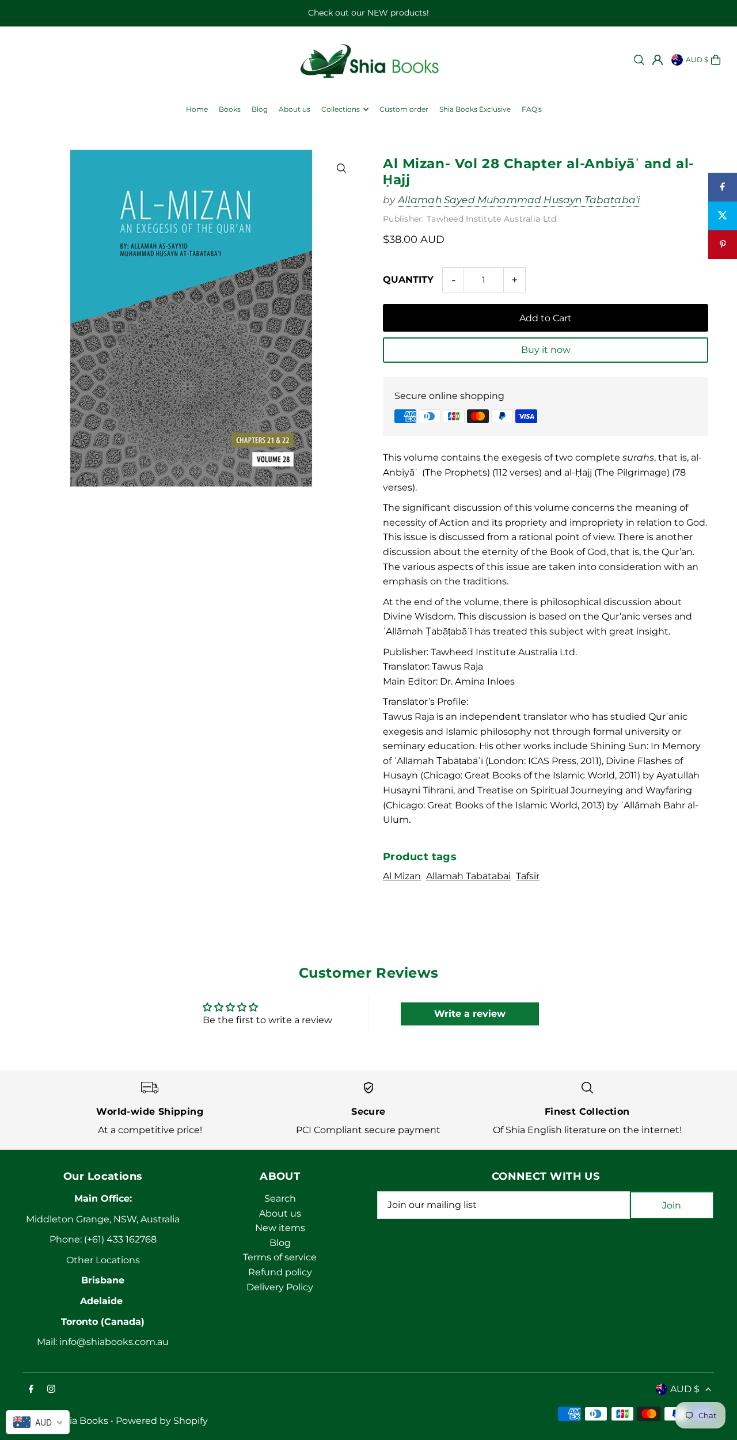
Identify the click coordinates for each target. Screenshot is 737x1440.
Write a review (470, 1013)
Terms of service (280, 1257)
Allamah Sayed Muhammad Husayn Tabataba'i (519, 200)
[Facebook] (31, 1390)
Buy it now (546, 349)
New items (280, 1227)
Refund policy (280, 1272)
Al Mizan (402, 876)
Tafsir (528, 876)
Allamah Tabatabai (468, 876)
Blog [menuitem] (260, 109)
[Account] (657, 60)
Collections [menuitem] (340, 109)
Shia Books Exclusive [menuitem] (475, 109)
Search (280, 1198)
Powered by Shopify (162, 1420)
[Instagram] (51, 1390)
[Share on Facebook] (722, 187)
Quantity (408, 279)
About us (280, 1213)
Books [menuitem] (230, 109)
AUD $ (697, 59)
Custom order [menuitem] (403, 109)
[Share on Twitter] (722, 216)
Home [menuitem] (197, 109)
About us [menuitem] (294, 109)
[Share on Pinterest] (722, 244)
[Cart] (715, 60)
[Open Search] (639, 60)
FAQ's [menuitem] (532, 109)
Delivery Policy (279, 1287)
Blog (280, 1242)
